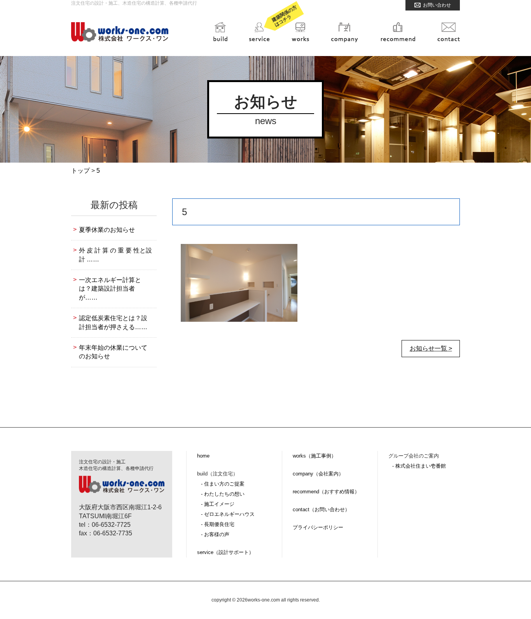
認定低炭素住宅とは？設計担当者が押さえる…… (113, 322)
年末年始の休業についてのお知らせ (113, 351)
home (203, 456)
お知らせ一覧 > (431, 348)
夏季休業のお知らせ (107, 229)
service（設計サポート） (225, 552)
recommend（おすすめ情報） (326, 491)
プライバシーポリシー (318, 527)
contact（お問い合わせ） (321, 509)
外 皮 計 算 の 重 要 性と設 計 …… (115, 254)
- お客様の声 (215, 534)
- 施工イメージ (217, 504)
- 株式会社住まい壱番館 (419, 466)
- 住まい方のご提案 (223, 484)
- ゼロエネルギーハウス (228, 514)
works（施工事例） (314, 456)
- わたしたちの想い (223, 494)
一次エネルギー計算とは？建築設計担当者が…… (110, 289)
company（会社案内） (318, 474)
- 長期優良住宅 (217, 524)
